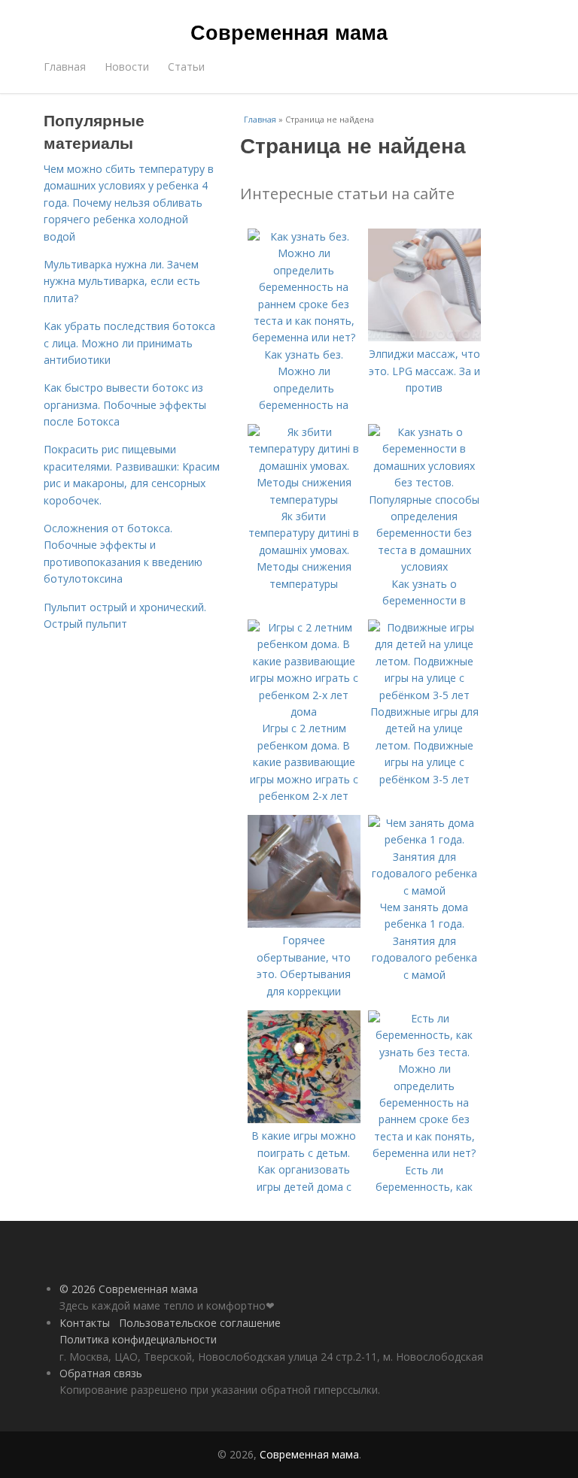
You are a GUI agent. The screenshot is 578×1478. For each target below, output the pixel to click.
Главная (65, 66)
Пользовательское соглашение (200, 1323)
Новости (127, 66)
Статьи (186, 66)
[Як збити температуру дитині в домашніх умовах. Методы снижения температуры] (304, 499)
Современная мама (289, 31)
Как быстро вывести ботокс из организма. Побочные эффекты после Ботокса (125, 404)
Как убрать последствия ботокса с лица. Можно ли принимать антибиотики (129, 343)
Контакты (84, 1323)
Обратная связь (100, 1373)
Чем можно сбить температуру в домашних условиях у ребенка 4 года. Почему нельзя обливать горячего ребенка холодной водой (129, 203)
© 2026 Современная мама (128, 1289)
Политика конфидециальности (138, 1339)
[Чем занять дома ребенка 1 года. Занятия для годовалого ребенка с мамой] (424, 890)
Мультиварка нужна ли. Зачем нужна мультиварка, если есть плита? (122, 281)
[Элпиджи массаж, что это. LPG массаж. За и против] (424, 337)
